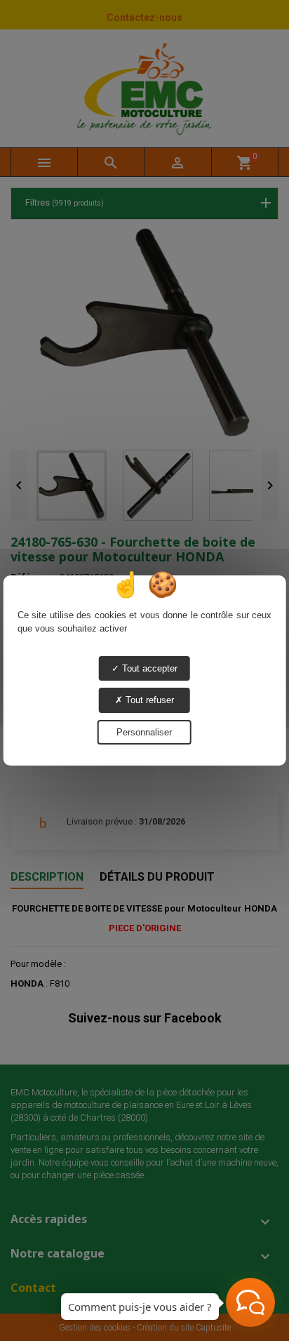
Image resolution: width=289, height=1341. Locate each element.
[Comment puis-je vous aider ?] (250, 1302)
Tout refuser (148, 700)
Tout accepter (148, 668)
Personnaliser (144, 732)
